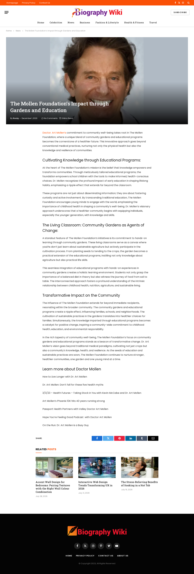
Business (85, 22)
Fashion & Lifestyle (107, 22)
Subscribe (180, 12)
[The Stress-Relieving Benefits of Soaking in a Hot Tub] (139, 467)
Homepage (12, 2)
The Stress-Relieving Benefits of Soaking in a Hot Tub (139, 483)
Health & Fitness (134, 22)
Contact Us (44, 2)
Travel (153, 22)
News (71, 22)
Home (40, 22)
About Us (122, 555)
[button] (188, 2)
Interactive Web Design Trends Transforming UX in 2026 (95, 485)
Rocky (16, 118)
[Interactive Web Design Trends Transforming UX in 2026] (97, 467)
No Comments (51, 118)
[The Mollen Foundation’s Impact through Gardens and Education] (97, 80)
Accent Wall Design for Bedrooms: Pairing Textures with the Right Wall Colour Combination (53, 486)
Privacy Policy (28, 2)
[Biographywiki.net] (97, 12)
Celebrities (56, 22)
